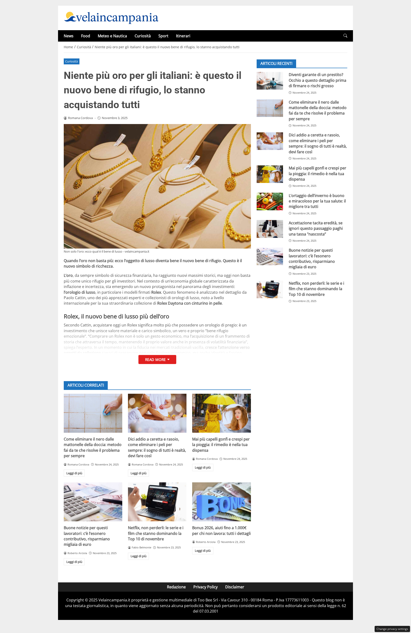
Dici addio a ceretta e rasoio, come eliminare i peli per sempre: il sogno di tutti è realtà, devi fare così (157, 447)
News (68, 35)
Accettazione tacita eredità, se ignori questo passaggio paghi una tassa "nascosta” (316, 228)
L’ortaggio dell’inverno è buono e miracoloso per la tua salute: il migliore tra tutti (317, 201)
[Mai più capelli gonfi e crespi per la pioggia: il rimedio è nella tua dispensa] (221, 413)
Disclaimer (234, 587)
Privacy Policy (205, 587)
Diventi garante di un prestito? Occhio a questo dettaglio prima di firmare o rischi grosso (317, 80)
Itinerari (183, 35)
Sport (163, 35)
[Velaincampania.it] (111, 17)
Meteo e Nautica (112, 35)
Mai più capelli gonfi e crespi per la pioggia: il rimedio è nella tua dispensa (221, 444)
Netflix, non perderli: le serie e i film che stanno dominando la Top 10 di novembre (155, 533)
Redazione (176, 587)
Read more (155, 359)
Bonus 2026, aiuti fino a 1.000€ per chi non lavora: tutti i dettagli (221, 530)
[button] (345, 35)
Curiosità (143, 35)
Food (85, 35)
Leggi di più (74, 473)
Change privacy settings (392, 629)
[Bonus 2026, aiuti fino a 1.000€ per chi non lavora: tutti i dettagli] (221, 501)
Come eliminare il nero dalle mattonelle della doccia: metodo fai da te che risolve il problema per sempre (93, 447)
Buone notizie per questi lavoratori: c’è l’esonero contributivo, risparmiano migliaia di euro (87, 536)
